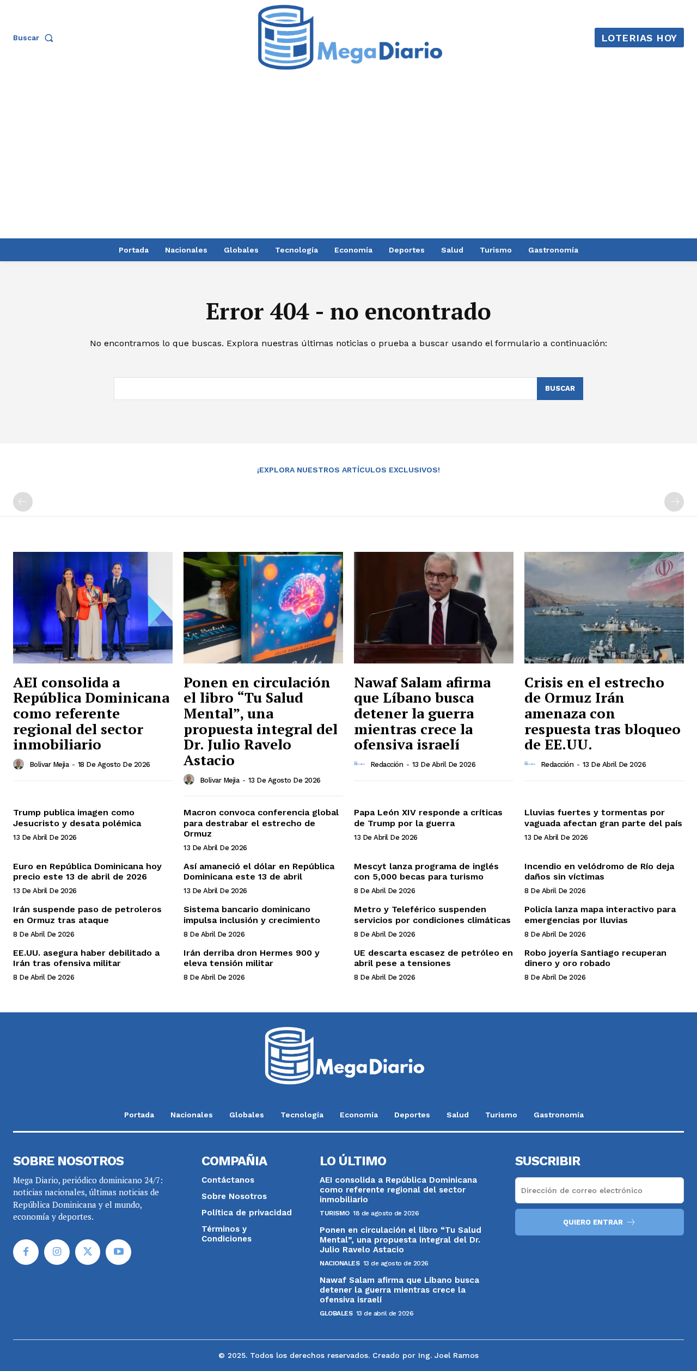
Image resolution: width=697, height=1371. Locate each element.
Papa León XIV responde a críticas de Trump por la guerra (428, 817)
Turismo (335, 1213)
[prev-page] (23, 502)
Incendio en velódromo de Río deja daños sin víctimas (599, 871)
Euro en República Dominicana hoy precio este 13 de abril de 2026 (87, 871)
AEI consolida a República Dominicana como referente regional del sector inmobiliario (91, 713)
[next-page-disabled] (674, 502)
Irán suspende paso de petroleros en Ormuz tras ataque (87, 914)
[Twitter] (88, 1252)
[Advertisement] (348, 157)
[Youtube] (118, 1252)
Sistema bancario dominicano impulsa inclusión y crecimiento (252, 914)
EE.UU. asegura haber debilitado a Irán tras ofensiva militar (86, 958)
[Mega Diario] (350, 37)
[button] (35, 37)
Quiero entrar (593, 1222)
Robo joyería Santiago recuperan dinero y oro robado (595, 958)
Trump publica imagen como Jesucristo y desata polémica (77, 817)
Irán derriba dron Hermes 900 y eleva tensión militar (252, 958)
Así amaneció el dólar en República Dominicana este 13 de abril (259, 871)
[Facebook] (26, 1252)
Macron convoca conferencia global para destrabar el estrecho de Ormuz (261, 822)
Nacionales (339, 1263)
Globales (336, 1313)
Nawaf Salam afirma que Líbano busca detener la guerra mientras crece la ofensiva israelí (422, 713)
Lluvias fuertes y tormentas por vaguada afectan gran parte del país (603, 817)
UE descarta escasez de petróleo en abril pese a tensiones (433, 958)
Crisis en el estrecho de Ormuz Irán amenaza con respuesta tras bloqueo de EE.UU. (602, 713)
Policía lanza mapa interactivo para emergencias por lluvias (600, 914)
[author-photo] (20, 764)
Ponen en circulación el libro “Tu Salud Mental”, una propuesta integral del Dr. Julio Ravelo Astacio (261, 721)
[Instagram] (57, 1252)
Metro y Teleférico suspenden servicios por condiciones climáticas (432, 914)
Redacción (386, 764)
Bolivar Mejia (49, 764)
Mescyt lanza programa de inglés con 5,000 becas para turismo (426, 871)
